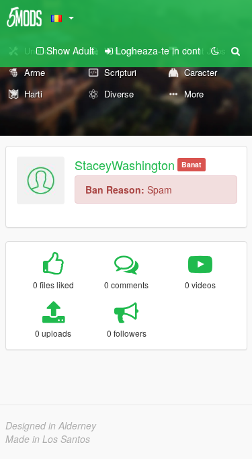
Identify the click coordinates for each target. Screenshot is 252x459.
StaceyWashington (125, 164)
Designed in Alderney (50, 425)
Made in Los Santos (47, 439)
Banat (191, 164)
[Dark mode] (215, 50)
